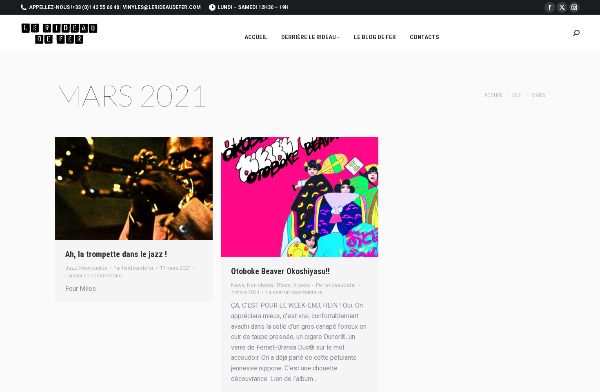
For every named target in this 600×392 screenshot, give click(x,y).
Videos (301, 285)
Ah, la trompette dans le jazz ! (116, 254)
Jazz (71, 268)
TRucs (283, 285)
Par (133, 268)
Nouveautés (93, 268)
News (237, 285)
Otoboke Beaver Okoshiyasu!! (280, 271)
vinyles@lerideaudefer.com (162, 7)
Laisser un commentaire (93, 275)
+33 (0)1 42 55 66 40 (95, 7)
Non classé (260, 285)
